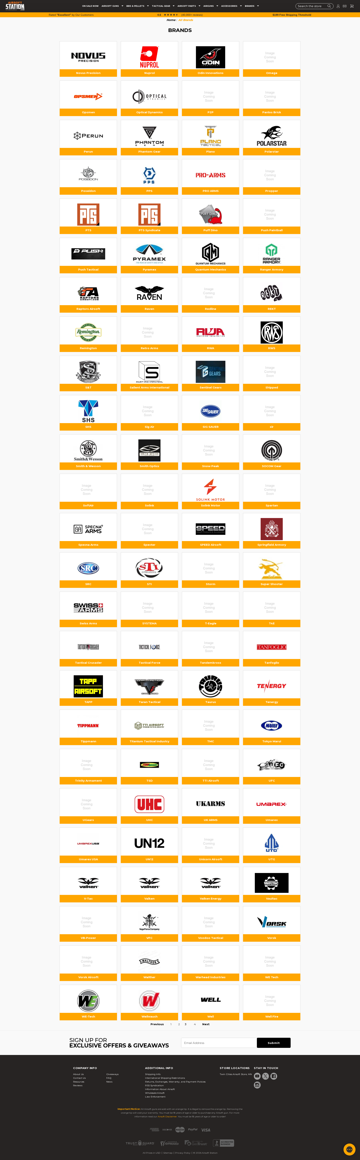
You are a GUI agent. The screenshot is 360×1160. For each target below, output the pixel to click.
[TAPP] (88, 686)
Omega (271, 73)
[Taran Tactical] (149, 686)
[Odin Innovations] (210, 57)
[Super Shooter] (272, 568)
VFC (149, 938)
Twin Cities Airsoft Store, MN (236, 1074)
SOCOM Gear (271, 466)
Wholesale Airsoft (155, 1092)
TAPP (88, 702)
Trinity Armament (88, 780)
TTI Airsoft (210, 780)
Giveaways (112, 1074)
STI (149, 584)
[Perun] (88, 136)
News (109, 1081)
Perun (88, 151)
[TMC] (210, 725)
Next (205, 1024)
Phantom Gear (149, 151)
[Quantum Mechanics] (210, 254)
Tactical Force (149, 662)
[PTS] (88, 214)
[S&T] (88, 372)
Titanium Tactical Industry (149, 741)
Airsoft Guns (110, 6)
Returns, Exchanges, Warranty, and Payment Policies (175, 1081)
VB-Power (88, 938)
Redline (210, 309)
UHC (149, 820)
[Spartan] (272, 490)
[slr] (272, 411)
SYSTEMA (149, 623)
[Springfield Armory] (272, 529)
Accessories (229, 6)
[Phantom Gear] (149, 136)
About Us (78, 1074)
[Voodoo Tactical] (210, 922)
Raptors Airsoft (88, 309)
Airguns (208, 6)
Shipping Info (152, 1074)
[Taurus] (210, 686)
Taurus (210, 702)
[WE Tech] (272, 961)
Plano (210, 151)
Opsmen (88, 112)
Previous (157, 1024)
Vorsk (271, 938)
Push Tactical (88, 269)
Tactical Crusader (88, 662)
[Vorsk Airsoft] (88, 961)
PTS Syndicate (149, 230)
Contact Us (79, 1078)
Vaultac (271, 898)
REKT (272, 309)
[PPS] (149, 175)
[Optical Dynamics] (149, 96)
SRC (88, 584)
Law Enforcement (155, 1096)
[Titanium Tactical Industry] (149, 725)
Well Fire (271, 1016)
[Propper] (272, 175)
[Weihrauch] (149, 1001)
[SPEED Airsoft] (210, 529)
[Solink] (149, 490)
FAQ (109, 1078)
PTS (88, 230)
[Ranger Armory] (272, 254)
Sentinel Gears (211, 387)
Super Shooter (272, 584)
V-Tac (88, 898)
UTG (271, 859)
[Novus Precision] (88, 57)
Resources (78, 1081)
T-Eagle (210, 623)
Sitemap (167, 1152)
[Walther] (149, 961)
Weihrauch (150, 1016)
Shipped (272, 387)
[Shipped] (272, 372)
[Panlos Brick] (272, 96)
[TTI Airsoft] (210, 765)
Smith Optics (149, 466)
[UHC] (149, 804)
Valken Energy (210, 898)
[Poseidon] (88, 175)
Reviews (77, 1085)
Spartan (272, 505)
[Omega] (272, 57)
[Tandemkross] (210, 647)
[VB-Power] (88, 922)
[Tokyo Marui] (272, 725)
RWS (271, 348)
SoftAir (88, 505)
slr (272, 427)
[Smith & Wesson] (88, 450)
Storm (210, 584)
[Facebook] (273, 1076)
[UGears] (88, 804)
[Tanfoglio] (272, 647)
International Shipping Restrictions (165, 1078)
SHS (88, 427)
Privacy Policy (182, 1152)
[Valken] (149, 883)
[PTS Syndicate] (149, 214)
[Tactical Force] (149, 647)
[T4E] (272, 607)
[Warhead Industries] (210, 961)
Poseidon (88, 191)
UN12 (149, 859)
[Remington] (88, 332)
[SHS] (88, 411)
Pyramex (149, 269)
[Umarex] (272, 804)
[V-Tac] (88, 883)
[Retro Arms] (149, 332)
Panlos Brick (271, 112)
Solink (149, 505)
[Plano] (210, 136)
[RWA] (210, 332)
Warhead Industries (211, 977)
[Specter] (149, 529)
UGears (88, 820)
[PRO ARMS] (210, 175)
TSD (149, 780)
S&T (88, 387)
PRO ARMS (211, 191)
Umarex (272, 820)
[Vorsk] (272, 922)
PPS (149, 191)
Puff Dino (210, 230)
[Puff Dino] (210, 214)
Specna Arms (88, 544)
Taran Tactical (149, 702)
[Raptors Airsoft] (88, 293)
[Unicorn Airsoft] (210, 843)
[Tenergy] (272, 686)
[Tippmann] (88, 725)
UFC (272, 780)
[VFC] (149, 922)
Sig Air (149, 427)
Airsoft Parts (187, 6)
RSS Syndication (154, 1085)
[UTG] (272, 843)
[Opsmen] (88, 96)
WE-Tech (88, 1016)
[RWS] (272, 332)
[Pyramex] (149, 254)
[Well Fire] (272, 1001)
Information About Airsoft (160, 1089)
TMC (210, 741)
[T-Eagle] (210, 607)
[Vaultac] (272, 883)
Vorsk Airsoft (88, 977)
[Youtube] (257, 1076)
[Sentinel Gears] (210, 372)
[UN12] (149, 843)
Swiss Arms (88, 623)
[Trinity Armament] (88, 765)
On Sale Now (90, 6)
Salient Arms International (149, 387)
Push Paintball (272, 230)
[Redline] (210, 293)
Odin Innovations (211, 73)
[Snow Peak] (210, 450)
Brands (250, 6)
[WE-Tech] (88, 1001)
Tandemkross (210, 662)
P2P (211, 112)
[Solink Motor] (210, 490)
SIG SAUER (211, 427)
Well (210, 1016)
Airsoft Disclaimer (167, 1116)
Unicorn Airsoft (210, 859)
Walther (149, 977)
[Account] (337, 6)
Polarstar (272, 151)
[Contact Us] (343, 6)
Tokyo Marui (271, 741)
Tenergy (272, 702)
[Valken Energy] (210, 883)
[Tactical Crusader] (88, 647)
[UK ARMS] (210, 804)
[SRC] (88, 568)
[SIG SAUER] (210, 411)
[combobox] (315, 6)
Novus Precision (88, 73)
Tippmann (88, 741)
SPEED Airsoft (210, 544)
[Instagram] (257, 1085)
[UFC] (272, 765)
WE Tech (271, 977)
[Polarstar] (272, 136)
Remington (88, 348)
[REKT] (272, 293)
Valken (149, 898)
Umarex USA (88, 859)
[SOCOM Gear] (272, 450)
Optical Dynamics (149, 112)
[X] (265, 1076)
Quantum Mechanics (210, 269)
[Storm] (210, 568)
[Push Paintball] (272, 214)
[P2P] (210, 96)
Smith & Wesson (88, 466)
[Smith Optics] (149, 450)
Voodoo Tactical (210, 938)
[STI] (149, 568)
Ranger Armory (271, 269)
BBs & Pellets (135, 6)
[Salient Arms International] (149, 372)
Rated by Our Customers (71, 14)
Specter (149, 544)
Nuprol (149, 73)
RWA (210, 348)
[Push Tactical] (88, 254)
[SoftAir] (88, 490)
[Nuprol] (149, 57)
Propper (271, 191)
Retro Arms (149, 348)
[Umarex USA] (88, 843)
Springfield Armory (271, 544)
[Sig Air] (149, 411)
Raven (149, 309)
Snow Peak (210, 466)
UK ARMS (211, 820)
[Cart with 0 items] (350, 6)
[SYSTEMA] (149, 607)
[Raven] (149, 293)
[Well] (210, 1001)
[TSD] (149, 765)
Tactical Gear (161, 6)
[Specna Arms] (88, 529)
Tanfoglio (271, 662)
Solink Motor (210, 505)
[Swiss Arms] (88, 607)
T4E (272, 623)
